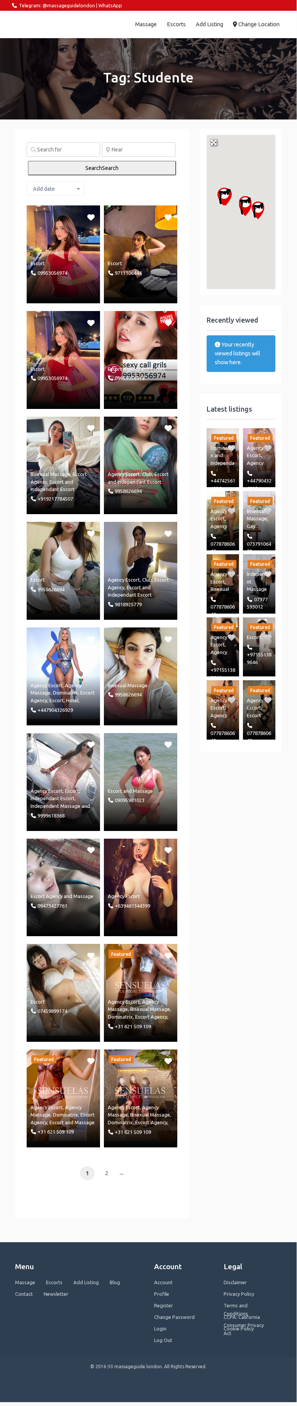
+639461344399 (132, 905)
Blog (115, 1282)
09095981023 (129, 800)
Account (163, 1282)
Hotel (72, 700)
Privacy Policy (239, 1294)
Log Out (163, 1340)
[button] (258, 210)
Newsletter (56, 1294)
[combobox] (56, 188)
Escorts (176, 24)
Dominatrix (65, 692)
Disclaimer (235, 1282)
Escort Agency (124, 369)
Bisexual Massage (50, 474)
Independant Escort (53, 489)
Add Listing (209, 24)
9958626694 (128, 491)
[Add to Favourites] (91, 216)
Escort (38, 263)
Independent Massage (55, 806)
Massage (146, 24)
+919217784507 (55, 498)
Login (160, 1328)
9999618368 (50, 815)
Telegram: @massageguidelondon (57, 5)
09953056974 (52, 273)
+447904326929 (55, 710)
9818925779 (128, 604)
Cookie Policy (239, 1328)
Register (163, 1305)
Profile (161, 1294)
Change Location (258, 24)
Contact (24, 1294)
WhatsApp (110, 5)
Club (147, 474)
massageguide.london (45, 24)
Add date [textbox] (44, 189)
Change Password (174, 1317)
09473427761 (52, 905)
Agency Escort (124, 474)
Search (102, 168)
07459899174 (52, 1011)
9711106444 (128, 273)
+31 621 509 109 (133, 1026)
